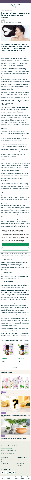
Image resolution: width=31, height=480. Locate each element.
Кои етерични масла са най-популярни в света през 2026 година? (15, 416)
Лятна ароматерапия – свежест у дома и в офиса (13, 438)
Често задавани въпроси (7, 459)
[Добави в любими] (13, 344)
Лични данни (20, 461)
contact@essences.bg (6, 448)
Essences (2, 10)
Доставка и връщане (6, 461)
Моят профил (4, 463)
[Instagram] (6, 472)
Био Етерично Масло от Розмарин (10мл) (23, 357)
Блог (6, 10)
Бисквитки (19, 465)
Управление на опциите (15, 249)
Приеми (15, 244)
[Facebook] (2, 472)
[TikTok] (13, 472)
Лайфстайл (10, 10)
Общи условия (20, 463)
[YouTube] (10, 472)
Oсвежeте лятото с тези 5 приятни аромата (12, 393)
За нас (18, 459)
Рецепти (3, 436)
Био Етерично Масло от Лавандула (8, 357)
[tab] (13, 367)
